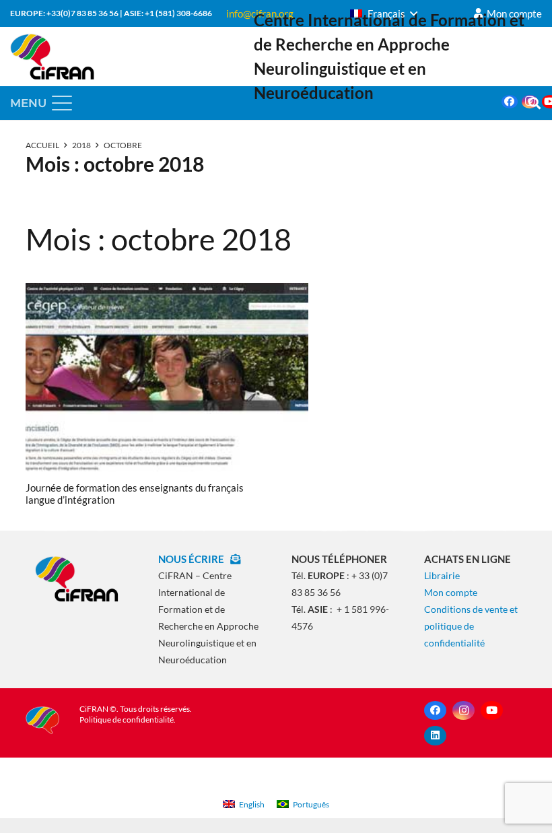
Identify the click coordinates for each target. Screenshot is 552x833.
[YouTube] (492, 711)
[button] (383, 13)
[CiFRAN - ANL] (77, 578)
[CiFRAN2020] (52, 56)
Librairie (442, 575)
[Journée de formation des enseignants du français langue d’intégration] (167, 377)
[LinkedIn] (435, 735)
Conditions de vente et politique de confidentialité (471, 625)
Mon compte (450, 592)
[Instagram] (463, 711)
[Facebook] (510, 101)
